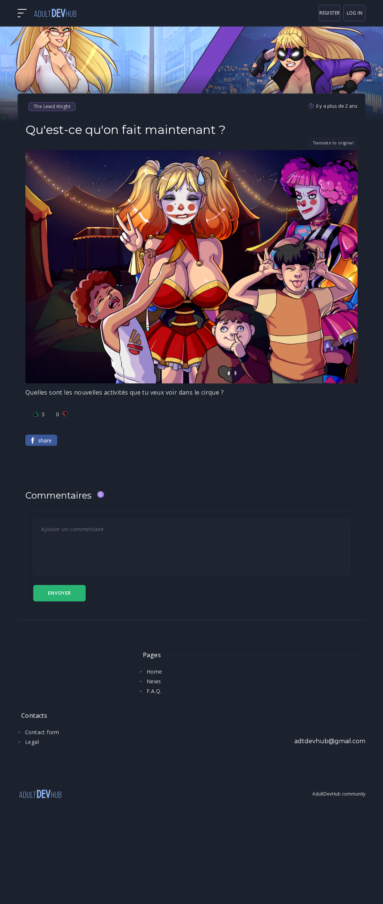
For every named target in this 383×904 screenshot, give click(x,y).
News (154, 681)
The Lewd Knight (52, 106)
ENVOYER (59, 592)
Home (154, 671)
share (45, 440)
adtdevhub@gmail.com (329, 741)
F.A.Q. (154, 691)
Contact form (42, 732)
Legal (32, 741)
